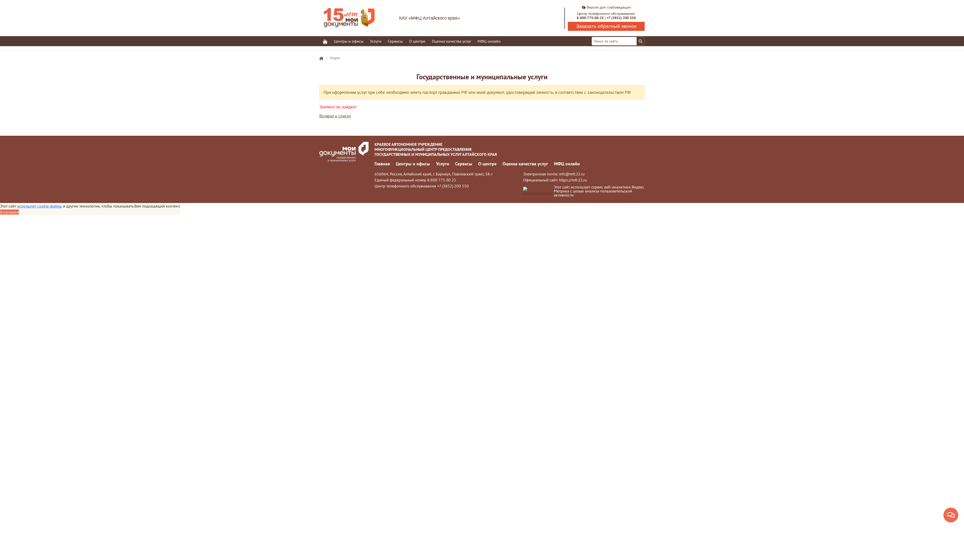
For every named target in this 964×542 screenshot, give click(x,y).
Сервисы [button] (395, 41)
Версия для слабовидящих (608, 7)
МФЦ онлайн (489, 41)
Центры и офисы (413, 164)
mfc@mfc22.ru (572, 173)
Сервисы (463, 164)
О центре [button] (417, 41)
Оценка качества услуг (451, 41)
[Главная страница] (321, 58)
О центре (487, 164)
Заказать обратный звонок (606, 26)
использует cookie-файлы (39, 206)
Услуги (335, 58)
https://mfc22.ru (573, 179)
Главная (382, 164)
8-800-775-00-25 (590, 18)
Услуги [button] (375, 41)
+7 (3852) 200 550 (621, 18)
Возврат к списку (335, 116)
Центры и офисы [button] (349, 41)
